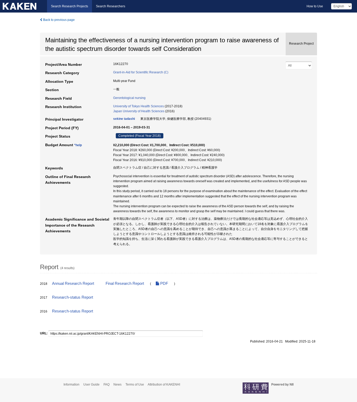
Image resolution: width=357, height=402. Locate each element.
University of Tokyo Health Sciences (138, 106)
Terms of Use (134, 384)
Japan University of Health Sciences (138, 111)
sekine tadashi (124, 119)
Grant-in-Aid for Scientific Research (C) (140, 72)
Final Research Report (125, 283)
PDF (163, 283)
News (117, 384)
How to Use (315, 6)
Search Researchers (110, 6)
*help (78, 145)
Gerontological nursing (129, 98)
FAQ (106, 384)
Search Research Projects (69, 6)
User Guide (91, 384)
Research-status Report (72, 297)
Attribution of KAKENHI (164, 384)
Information (71, 384)
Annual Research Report (73, 283)
